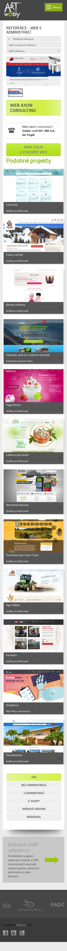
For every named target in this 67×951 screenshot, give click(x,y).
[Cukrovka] (33, 191)
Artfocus (21, 925)
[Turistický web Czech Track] (33, 541)
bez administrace (33, 785)
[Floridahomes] (33, 742)
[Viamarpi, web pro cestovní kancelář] (33, 341)
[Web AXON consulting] (33, 72)
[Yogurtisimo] (33, 391)
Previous (11, 73)
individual (34, 817)
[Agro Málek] (33, 591)
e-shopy (34, 801)
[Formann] (33, 641)
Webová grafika (34, 809)
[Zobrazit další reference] (33, 860)
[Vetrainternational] (33, 491)
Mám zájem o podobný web (33, 149)
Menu (57, 7)
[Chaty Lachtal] (33, 241)
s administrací (34, 793)
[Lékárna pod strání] (33, 441)
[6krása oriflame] (33, 291)
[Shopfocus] (33, 692)
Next (55, 73)
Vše (33, 777)
